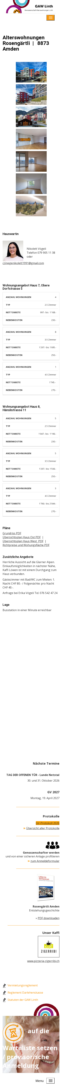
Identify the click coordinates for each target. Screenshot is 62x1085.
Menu (39, 18)
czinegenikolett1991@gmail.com (23, 263)
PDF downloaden (48, 918)
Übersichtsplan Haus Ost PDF (22, 537)
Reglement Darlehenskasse (25, 992)
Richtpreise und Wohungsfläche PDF (26, 545)
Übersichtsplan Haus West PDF (23, 541)
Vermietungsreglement (23, 985)
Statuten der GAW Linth (23, 1000)
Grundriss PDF (12, 533)
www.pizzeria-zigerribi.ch (43, 961)
